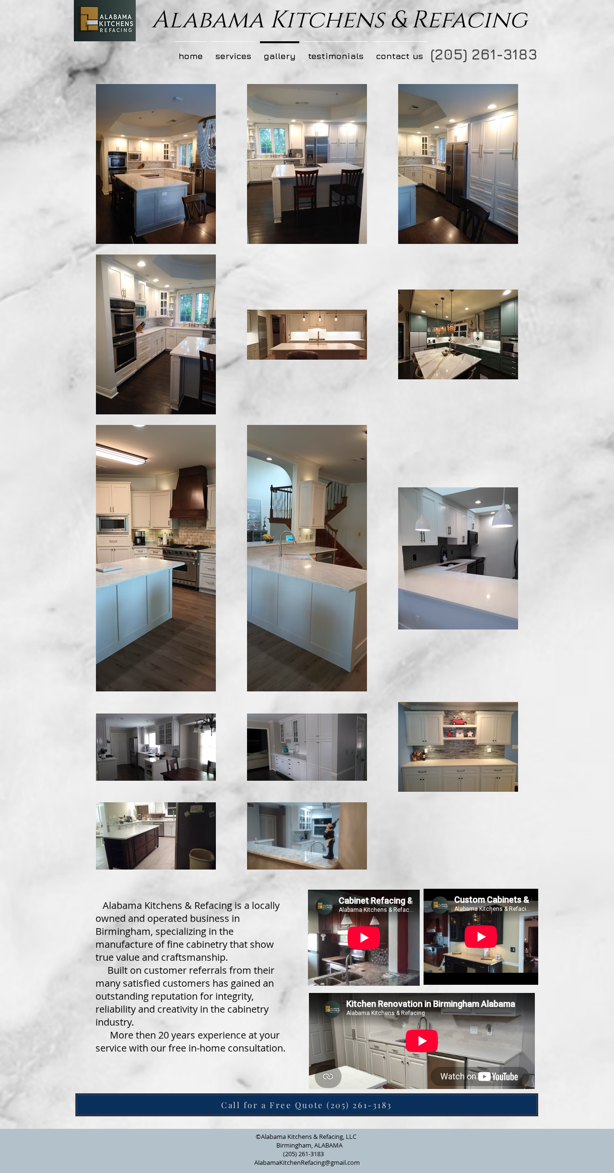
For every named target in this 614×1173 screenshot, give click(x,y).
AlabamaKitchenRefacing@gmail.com (307, 1162)
